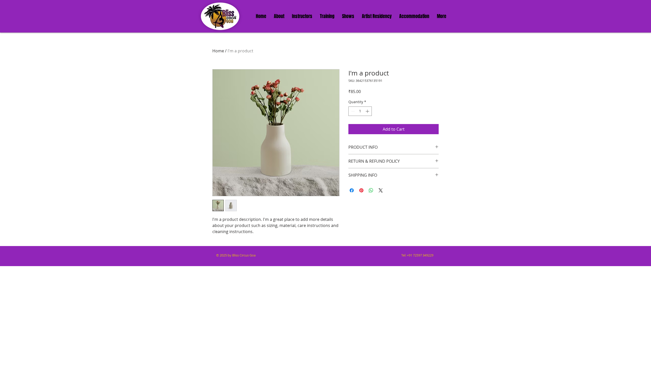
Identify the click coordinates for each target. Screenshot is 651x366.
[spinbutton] (360, 111)
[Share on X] (381, 190)
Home (218, 51)
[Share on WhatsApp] (371, 190)
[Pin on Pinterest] (361, 190)
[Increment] (368, 111)
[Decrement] (352, 111)
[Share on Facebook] (352, 190)
